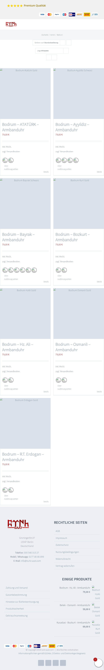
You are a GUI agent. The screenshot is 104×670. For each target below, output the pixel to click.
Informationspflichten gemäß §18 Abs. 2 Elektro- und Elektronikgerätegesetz (52, 653)
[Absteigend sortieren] (68, 42)
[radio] (5, 160)
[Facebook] (41, 663)
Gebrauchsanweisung (16, 615)
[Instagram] (56, 663)
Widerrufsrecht (63, 558)
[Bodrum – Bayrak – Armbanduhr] (25, 203)
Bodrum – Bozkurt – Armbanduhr (73, 237)
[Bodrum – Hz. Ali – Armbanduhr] (25, 313)
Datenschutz (62, 544)
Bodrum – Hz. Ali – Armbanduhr (17, 347)
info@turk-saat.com (31, 560)
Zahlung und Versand (17, 587)
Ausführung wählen (11, 169)
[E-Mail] (48, 663)
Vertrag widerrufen (65, 565)
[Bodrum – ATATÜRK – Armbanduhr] (25, 93)
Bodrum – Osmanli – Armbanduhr (73, 347)
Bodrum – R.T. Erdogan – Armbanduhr (23, 456)
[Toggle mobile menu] (99, 25)
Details (46, 172)
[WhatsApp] (63, 663)
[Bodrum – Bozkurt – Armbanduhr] (78, 203)
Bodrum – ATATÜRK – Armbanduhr (20, 127)
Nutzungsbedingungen (67, 552)
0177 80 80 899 (36, 556)
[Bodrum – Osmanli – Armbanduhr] (78, 313)
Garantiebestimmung (16, 594)
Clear (6, 166)
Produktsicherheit (15, 608)
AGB (58, 531)
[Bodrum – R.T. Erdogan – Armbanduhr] (25, 423)
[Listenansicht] (54, 57)
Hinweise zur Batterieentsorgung (22, 601)
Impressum (61, 538)
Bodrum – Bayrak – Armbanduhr (18, 237)
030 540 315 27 (31, 552)
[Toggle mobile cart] (94, 25)
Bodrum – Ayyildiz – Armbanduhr (72, 127)
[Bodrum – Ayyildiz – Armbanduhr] (78, 93)
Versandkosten (13, 151)
